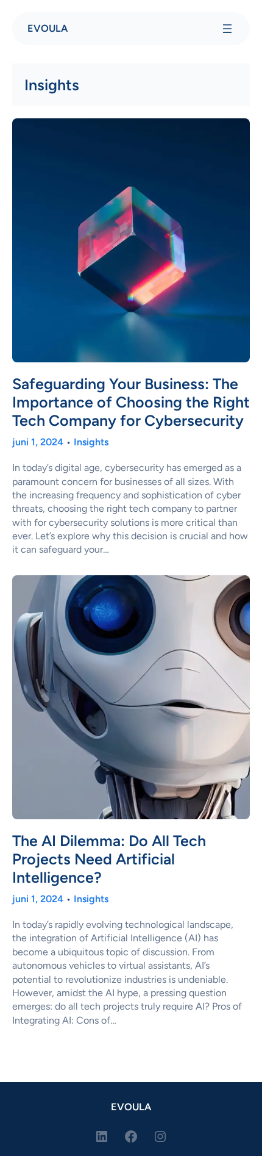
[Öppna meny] (227, 28)
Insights (91, 442)
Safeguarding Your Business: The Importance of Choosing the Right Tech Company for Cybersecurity (131, 402)
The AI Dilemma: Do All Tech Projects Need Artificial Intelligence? (109, 858)
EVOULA (47, 28)
